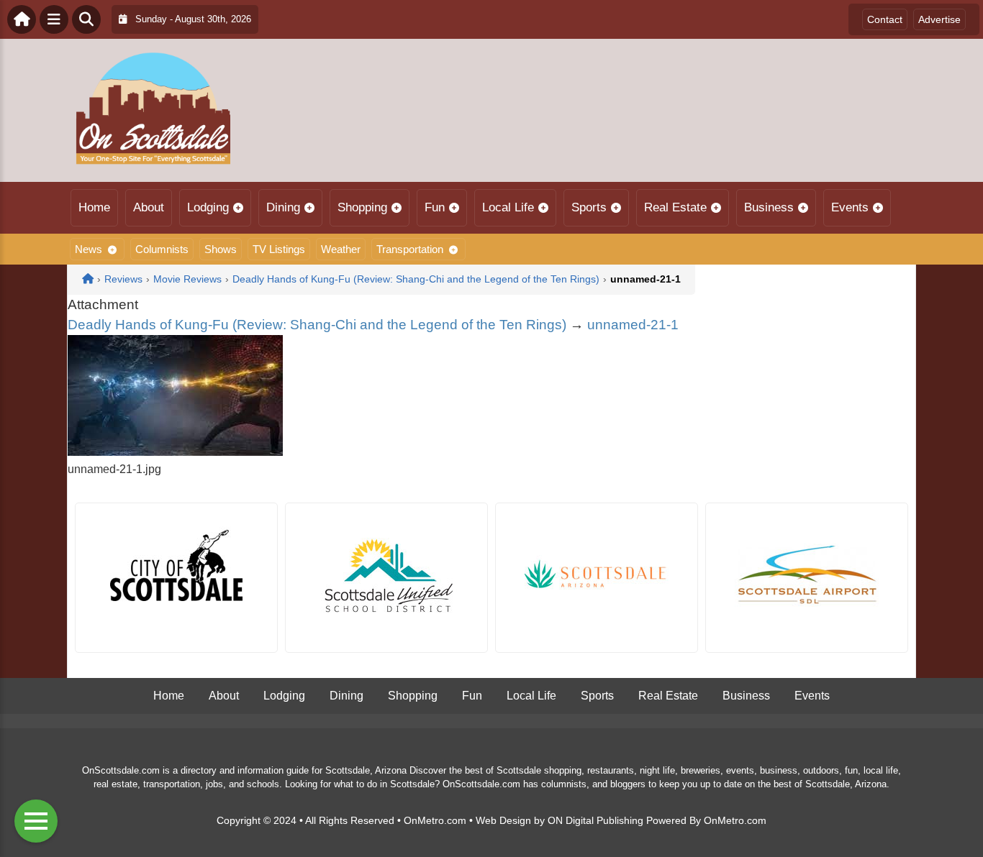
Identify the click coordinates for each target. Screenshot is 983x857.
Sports (589, 207)
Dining (283, 207)
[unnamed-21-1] (175, 452)
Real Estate (675, 207)
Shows (220, 249)
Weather (341, 249)
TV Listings (279, 249)
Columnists (162, 249)
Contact (884, 19)
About (148, 207)
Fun (435, 207)
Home (94, 207)
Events (850, 207)
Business (769, 207)
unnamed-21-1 (633, 324)
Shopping (362, 207)
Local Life (508, 207)
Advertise (939, 19)
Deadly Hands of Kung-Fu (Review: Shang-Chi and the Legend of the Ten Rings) (317, 324)
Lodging (208, 207)
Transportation (409, 249)
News (88, 249)
